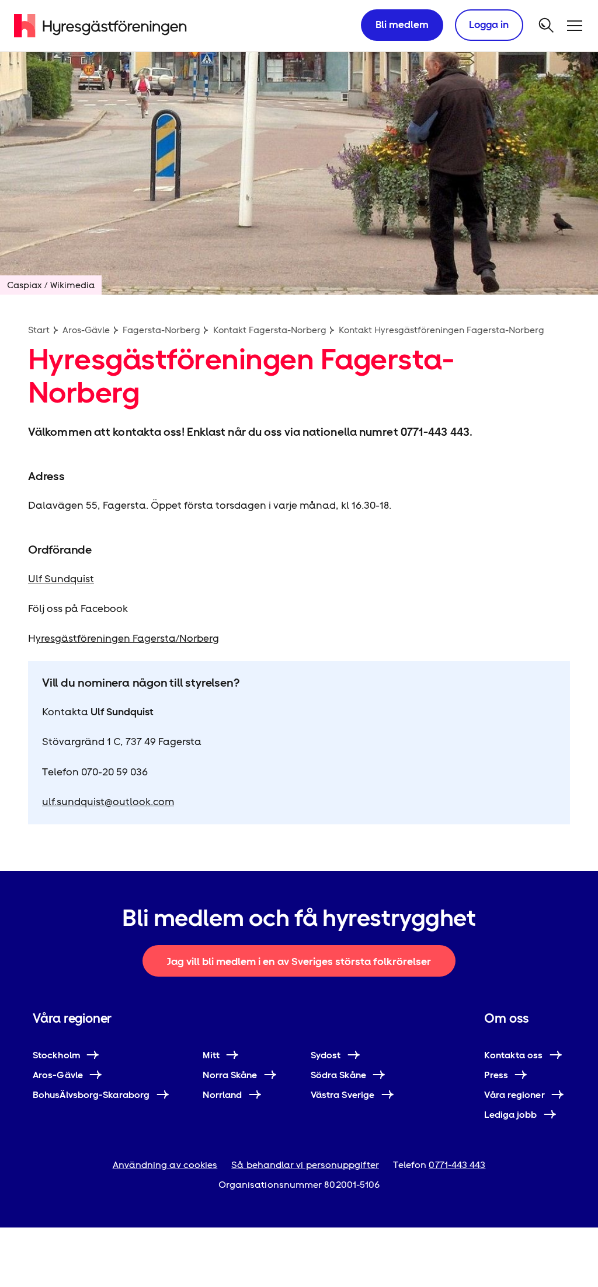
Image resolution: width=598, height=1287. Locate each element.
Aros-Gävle (86, 329)
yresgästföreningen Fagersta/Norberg (127, 638)
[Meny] (575, 25)
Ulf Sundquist (61, 578)
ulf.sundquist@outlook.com (108, 801)
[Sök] (547, 25)
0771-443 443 (457, 1165)
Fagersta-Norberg (161, 329)
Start (39, 329)
